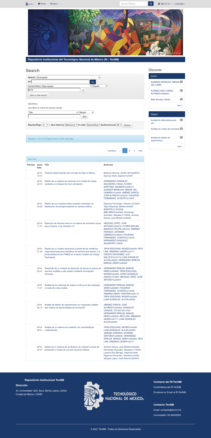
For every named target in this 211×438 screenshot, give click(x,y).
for (29, 81)
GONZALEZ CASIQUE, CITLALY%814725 (119, 309)
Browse (54, 3)
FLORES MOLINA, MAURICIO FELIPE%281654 (121, 227)
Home (43, 3)
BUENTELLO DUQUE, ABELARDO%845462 (114, 211)
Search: (32, 77)
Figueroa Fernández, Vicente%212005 (121, 355)
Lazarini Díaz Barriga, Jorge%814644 (121, 352)
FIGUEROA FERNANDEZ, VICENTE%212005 (121, 197)
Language (179, 3)
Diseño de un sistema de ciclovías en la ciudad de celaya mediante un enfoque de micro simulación (70, 182)
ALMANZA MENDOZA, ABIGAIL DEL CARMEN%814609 (120, 191)
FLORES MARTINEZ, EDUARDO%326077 (118, 185)
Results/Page (34, 124)
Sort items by (57, 124)
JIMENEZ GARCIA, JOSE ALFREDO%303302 (115, 306)
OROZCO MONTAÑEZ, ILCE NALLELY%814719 (117, 256)
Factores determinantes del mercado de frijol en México (70, 172)
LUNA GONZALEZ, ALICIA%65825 (119, 299)
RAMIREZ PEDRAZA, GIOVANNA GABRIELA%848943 (122, 231)
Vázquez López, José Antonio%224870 (121, 358)
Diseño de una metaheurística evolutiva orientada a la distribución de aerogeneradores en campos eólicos (69, 205)
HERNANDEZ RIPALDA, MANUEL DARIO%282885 (122, 261)
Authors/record (108, 124)
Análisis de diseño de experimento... (160, 139)
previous (112, 150)
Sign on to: (165, 3)
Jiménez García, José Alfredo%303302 (121, 216)
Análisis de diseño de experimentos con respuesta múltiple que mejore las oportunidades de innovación (71, 306)
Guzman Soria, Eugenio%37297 (118, 175)
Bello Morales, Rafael (160, 99)
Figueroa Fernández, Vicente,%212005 (121, 203)
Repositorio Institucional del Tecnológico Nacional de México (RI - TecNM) (73, 59)
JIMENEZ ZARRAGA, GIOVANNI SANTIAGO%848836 (118, 334)
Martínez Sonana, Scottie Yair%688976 (121, 172)
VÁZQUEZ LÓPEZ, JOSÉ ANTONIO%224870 (115, 224)
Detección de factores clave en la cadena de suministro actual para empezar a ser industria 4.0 (73, 224)
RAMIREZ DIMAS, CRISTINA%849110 (121, 293)
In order (82, 124)
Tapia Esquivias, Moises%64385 (118, 206)
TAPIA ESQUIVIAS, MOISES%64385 (120, 248)
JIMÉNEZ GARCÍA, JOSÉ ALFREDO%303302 (121, 194)
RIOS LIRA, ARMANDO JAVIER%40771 (123, 250)
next (140, 150)
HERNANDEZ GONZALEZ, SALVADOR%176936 (116, 182)
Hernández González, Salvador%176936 (119, 213)
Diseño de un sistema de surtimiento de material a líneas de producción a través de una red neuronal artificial (72, 348)
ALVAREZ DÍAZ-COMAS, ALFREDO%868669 (162, 92)
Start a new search (38, 95)
